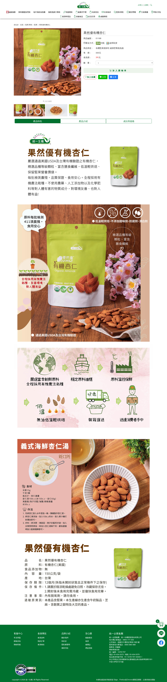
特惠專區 (69, 12)
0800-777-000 (128, 639)
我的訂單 (41, 641)
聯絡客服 (17, 644)
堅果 (35, 24)
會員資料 (41, 637)
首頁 (21, 24)
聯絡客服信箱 (114, 649)
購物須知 (17, 641)
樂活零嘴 (132, 12)
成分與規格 (128, 121)
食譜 (87, 641)
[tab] (37, 121)
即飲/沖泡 (157, 12)
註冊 (146, 5)
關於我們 (64, 637)
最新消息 (64, 648)
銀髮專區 (103, 16)
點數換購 (12, 12)
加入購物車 (119, 70)
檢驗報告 (88, 637)
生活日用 (91, 16)
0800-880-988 (130, 644)
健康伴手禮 (82, 12)
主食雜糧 (144, 12)
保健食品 (79, 16)
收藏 (91, 77)
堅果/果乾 (120, 12)
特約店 (64, 641)
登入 (141, 5)
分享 (104, 77)
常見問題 (17, 637)
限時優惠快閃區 (24, 12)
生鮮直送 (95, 12)
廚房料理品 (66, 16)
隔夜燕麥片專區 (54, 12)
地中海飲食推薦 (39, 12)
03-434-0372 (119, 654)
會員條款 (41, 644)
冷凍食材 (107, 12)
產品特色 (37, 121)
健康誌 (87, 644)
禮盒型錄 (88, 648)
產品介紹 (83, 121)
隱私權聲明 (65, 644)
